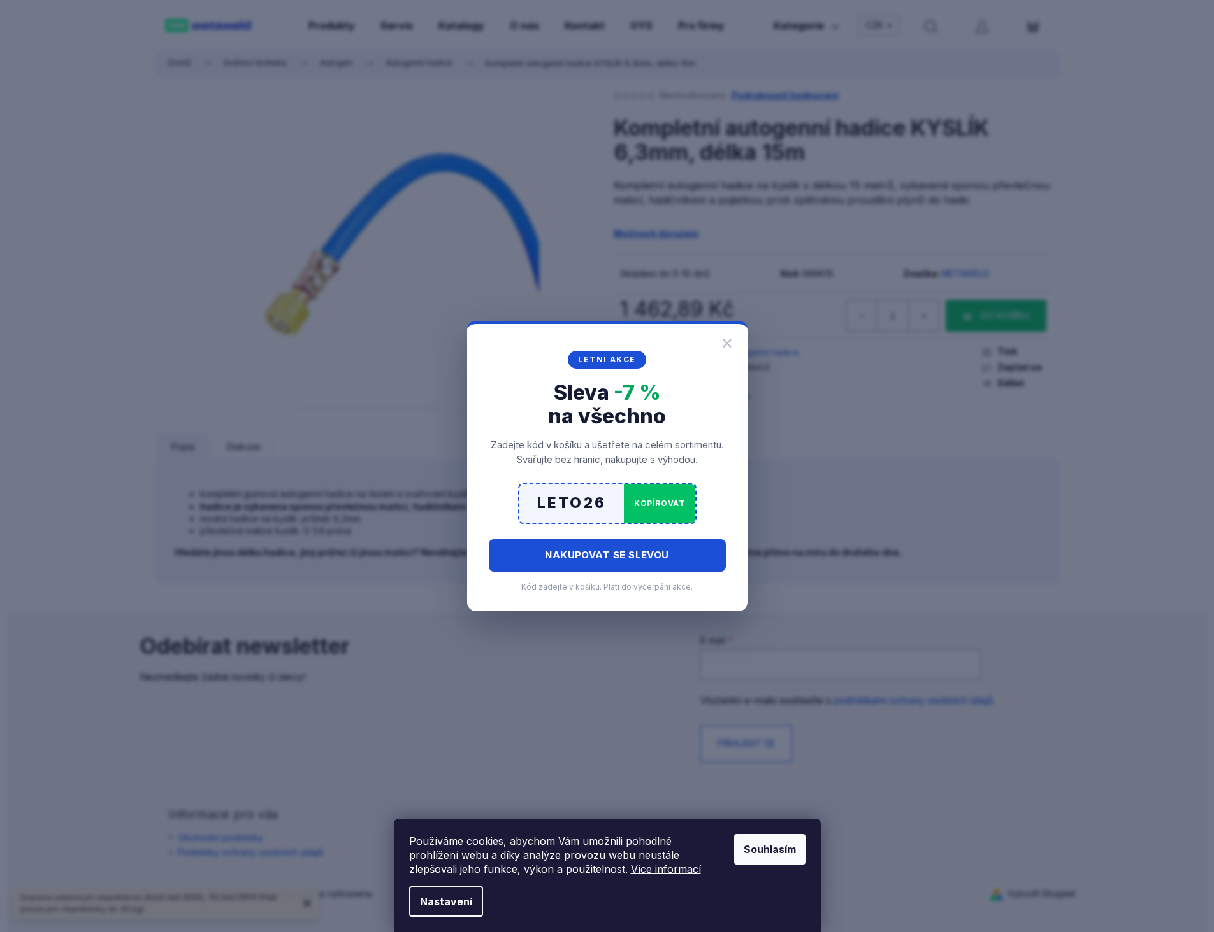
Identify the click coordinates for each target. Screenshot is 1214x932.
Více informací (666, 869)
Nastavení (446, 901)
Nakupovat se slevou (607, 555)
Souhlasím (770, 849)
